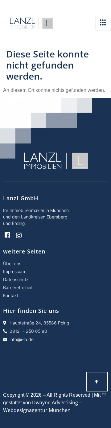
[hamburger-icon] (103, 23)
